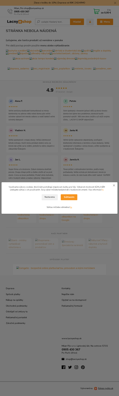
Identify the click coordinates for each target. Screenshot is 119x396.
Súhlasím (69, 197)
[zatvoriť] (114, 185)
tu (103, 189)
